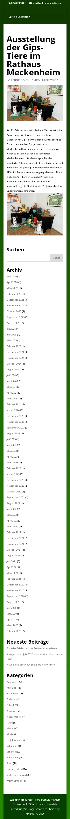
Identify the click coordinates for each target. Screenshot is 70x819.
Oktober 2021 (14, 549)
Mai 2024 (12, 387)
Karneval (11, 711)
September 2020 (16, 596)
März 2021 (12, 573)
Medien (11, 728)
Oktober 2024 (14, 363)
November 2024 (15, 357)
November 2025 (15, 305)
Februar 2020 (14, 631)
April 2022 (12, 520)
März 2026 (12, 288)
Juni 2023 (12, 445)
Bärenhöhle (13, 693)
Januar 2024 (13, 410)
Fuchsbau (12, 699)
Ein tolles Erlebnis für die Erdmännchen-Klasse (32, 648)
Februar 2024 (14, 404)
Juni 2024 (12, 381)
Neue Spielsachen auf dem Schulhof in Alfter (31, 664)
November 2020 (15, 590)
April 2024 (12, 392)
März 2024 (12, 398)
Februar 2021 (14, 578)
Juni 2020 (12, 608)
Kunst (35, 80)
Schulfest (12, 751)
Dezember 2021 (15, 538)
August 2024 (13, 369)
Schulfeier (12, 745)
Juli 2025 (11, 328)
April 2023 (12, 456)
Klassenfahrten (15, 716)
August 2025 (13, 323)
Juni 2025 (12, 334)
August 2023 (13, 433)
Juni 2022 (12, 509)
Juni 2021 (12, 561)
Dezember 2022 (15, 480)
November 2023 (15, 421)
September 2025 (16, 317)
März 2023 (12, 462)
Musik (10, 734)
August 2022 (13, 503)
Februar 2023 (14, 468)
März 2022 (12, 526)
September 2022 (16, 497)
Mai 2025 (12, 340)
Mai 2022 (12, 514)
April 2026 (12, 282)
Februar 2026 (14, 294)
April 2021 (12, 567)
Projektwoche (49, 80)
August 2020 (13, 602)
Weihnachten (14, 780)
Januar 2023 (13, 474)
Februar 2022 (14, 532)
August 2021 (13, 555)
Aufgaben (12, 682)
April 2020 (12, 619)
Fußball (10, 705)
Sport (9, 763)
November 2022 (15, 485)
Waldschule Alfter (21, 799)
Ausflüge (11, 687)
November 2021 (15, 544)
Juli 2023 (11, 439)
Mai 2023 (12, 451)
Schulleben (12, 757)
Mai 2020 (12, 613)
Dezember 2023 (15, 416)
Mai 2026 (12, 276)
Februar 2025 (14, 346)
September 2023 (16, 427)
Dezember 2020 (15, 584)
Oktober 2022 (14, 491)
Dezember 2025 (15, 299)
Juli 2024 (11, 375)
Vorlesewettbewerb (17, 775)
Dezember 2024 (15, 352)
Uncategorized (15, 769)
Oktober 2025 (14, 311)
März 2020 (12, 625)
